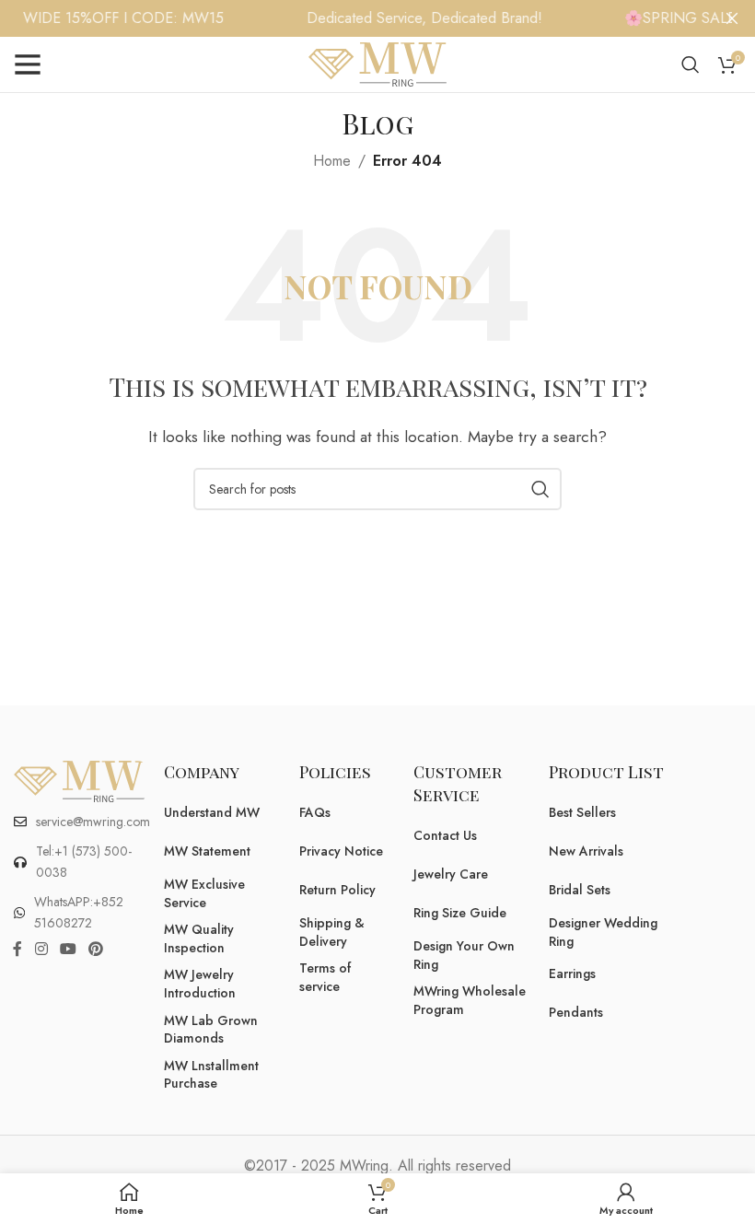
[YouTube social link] (67, 949)
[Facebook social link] (17, 949)
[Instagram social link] (41, 949)
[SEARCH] (540, 489)
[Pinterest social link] (96, 949)
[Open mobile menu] (28, 64)
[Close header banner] (732, 18)
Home (332, 160)
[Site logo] (377, 63)
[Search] (690, 64)
